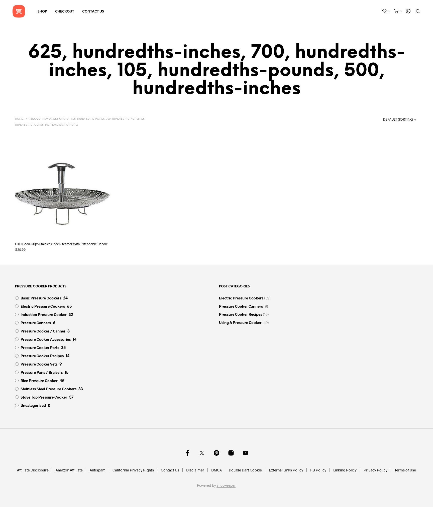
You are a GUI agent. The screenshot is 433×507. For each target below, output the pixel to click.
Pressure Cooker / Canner (43, 331)
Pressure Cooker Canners (241, 306)
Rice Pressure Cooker (39, 380)
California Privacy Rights (133, 470)
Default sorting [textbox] (398, 119)
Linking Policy (345, 470)
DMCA (216, 470)
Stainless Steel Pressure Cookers (48, 389)
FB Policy (318, 470)
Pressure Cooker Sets (39, 364)
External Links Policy (286, 470)
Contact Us (93, 11)
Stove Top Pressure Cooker (44, 397)
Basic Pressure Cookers (41, 298)
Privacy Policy (375, 470)
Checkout (64, 11)
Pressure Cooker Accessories (46, 339)
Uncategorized (33, 405)
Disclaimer (195, 470)
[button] (385, 11)
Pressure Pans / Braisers (42, 372)
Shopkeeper (226, 485)
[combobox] (392, 119)
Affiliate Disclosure (33, 470)
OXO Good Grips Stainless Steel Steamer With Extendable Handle (61, 244)
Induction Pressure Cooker (44, 314)
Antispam (97, 470)
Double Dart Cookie (245, 470)
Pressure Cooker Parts (40, 347)
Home (19, 119)
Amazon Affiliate (69, 470)
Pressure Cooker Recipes (42, 356)
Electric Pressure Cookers (43, 306)
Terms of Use (405, 470)
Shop (42, 11)
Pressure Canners (36, 322)
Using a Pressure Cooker (240, 322)
